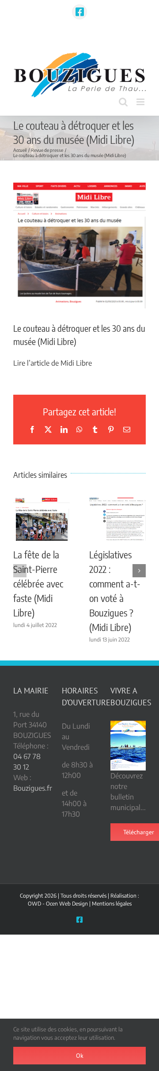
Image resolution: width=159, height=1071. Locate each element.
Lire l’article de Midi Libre (52, 363)
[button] (19, 570)
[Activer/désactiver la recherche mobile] (123, 101)
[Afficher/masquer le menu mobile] (141, 101)
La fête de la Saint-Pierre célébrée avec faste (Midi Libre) (38, 583)
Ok (79, 1056)
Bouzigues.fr (32, 788)
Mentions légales (112, 903)
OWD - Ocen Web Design (58, 903)
